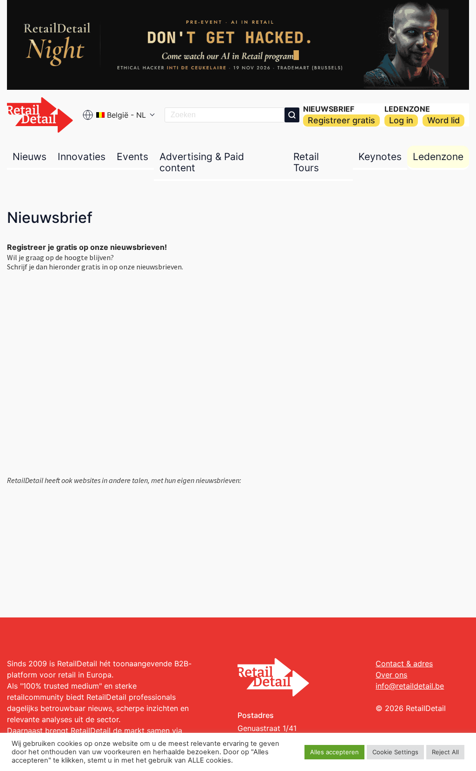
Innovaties (82, 156)
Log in (401, 120)
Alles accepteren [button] (334, 752)
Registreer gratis (341, 120)
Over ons (391, 674)
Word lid (443, 120)
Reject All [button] (445, 752)
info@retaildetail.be (410, 686)
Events (132, 156)
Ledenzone (407, 109)
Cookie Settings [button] (395, 752)
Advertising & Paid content (201, 162)
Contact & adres (404, 663)
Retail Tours (306, 162)
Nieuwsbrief (328, 109)
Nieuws (29, 156)
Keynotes (380, 156)
